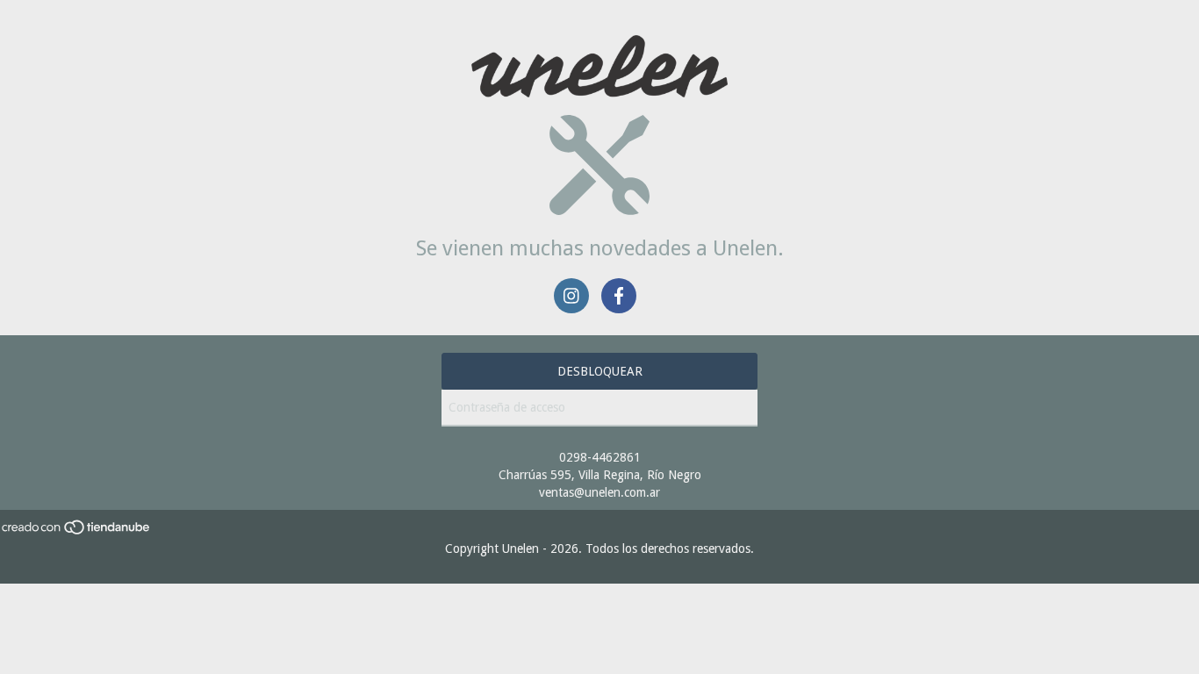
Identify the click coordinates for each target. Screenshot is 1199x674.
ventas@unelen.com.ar (599, 492)
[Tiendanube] (77, 531)
